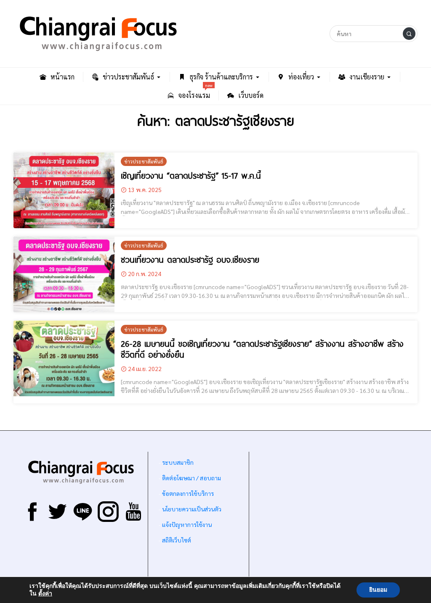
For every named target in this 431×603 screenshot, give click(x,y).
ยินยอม (378, 590)
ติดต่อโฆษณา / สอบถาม (191, 478)
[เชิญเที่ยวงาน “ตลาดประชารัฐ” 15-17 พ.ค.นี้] (63, 190)
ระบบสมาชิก (178, 462)
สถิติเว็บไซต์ (176, 540)
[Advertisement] (333, 517)
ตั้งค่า (45, 594)
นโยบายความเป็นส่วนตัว (191, 509)
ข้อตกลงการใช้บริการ (188, 493)
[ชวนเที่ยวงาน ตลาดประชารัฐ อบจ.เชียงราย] (63, 274)
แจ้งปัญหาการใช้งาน (186, 524)
